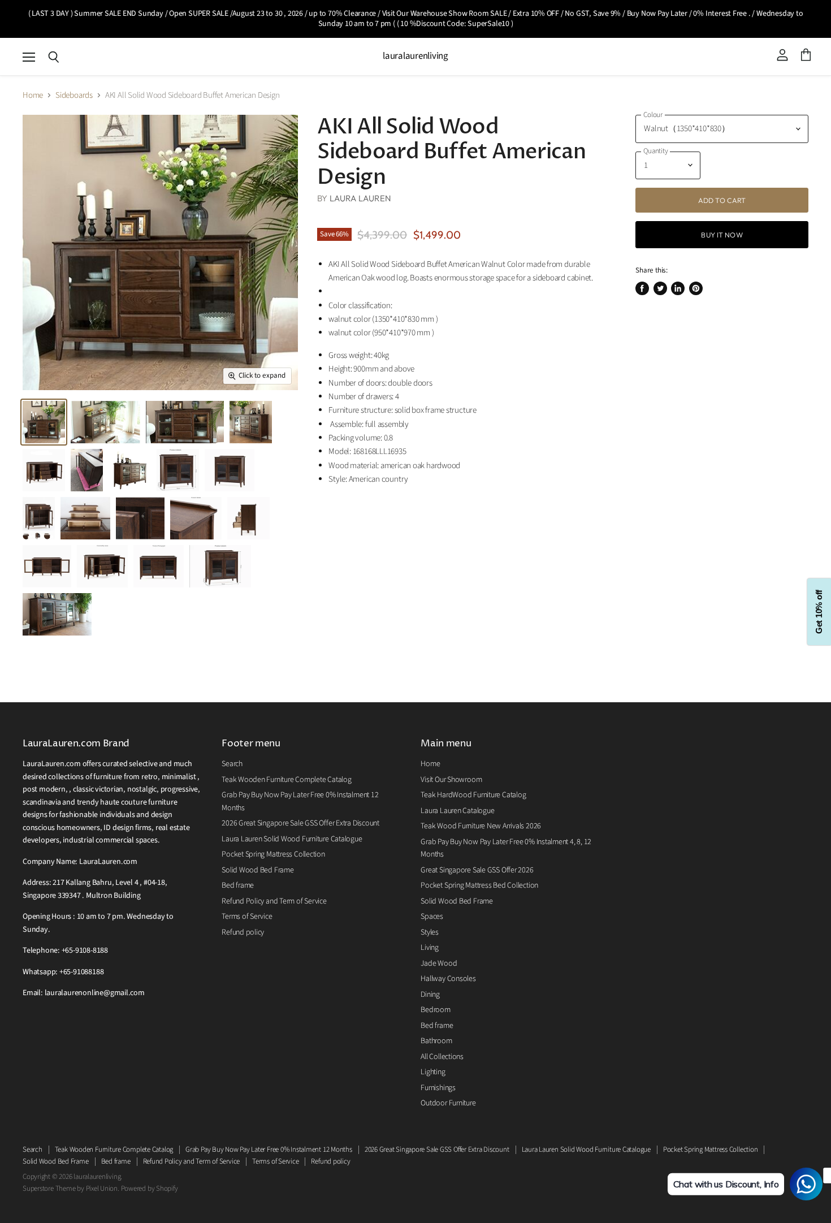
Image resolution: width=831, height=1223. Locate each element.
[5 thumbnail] (87, 470)
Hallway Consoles (448, 978)
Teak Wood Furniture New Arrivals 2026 (481, 826)
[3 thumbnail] (250, 422)
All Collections (442, 1056)
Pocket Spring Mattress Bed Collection (479, 885)
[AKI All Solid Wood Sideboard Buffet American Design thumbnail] (177, 470)
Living (430, 947)
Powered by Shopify (149, 1188)
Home (33, 95)
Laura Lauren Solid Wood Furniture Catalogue (292, 839)
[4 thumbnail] (43, 470)
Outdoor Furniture (448, 1103)
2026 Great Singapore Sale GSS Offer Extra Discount (300, 823)
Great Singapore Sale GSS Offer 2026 (477, 870)
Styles (430, 932)
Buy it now (721, 234)
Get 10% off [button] (819, 611)
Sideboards (74, 95)
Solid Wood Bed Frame (258, 870)
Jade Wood (439, 963)
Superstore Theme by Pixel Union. (71, 1188)
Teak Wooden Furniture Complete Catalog (286, 779)
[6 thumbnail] (129, 470)
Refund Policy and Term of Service (274, 901)
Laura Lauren (361, 198)
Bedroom (435, 1009)
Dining (430, 994)
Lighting (433, 1072)
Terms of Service (247, 916)
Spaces (432, 916)
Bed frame (238, 885)
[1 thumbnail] (105, 422)
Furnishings (438, 1088)
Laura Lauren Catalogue (457, 810)
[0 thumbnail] (43, 422)
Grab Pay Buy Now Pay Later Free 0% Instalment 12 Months (268, 1149)
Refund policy (243, 932)
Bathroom (436, 1041)
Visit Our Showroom (451, 779)
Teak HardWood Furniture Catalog (473, 795)
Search (232, 764)
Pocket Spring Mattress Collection (273, 854)
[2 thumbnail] (185, 422)
